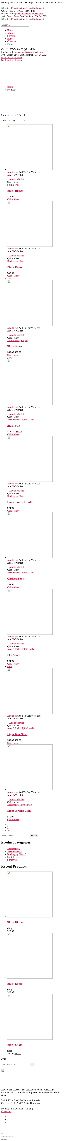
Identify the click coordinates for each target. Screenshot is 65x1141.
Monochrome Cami (19, 810)
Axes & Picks (13, 419)
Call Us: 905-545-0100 (12, 10)
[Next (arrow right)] (5, 1139)
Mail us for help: (9, 13)
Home (10, 87)
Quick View (13, 199)
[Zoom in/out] (11, 1136)
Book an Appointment (11, 57)
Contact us (6, 1111)
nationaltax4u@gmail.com (30, 13)
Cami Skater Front (19, 502)
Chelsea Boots (15, 578)
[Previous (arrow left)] (2, 1139)
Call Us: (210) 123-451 (12, 1103)
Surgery (24, 340)
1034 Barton (7, 16)
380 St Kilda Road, (10, 1100)
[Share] (5, 1136)
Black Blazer (15, 190)
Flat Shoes (13, 655)
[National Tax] (8, 8)
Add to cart (12, 172)
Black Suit (13, 425)
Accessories (13, 805)
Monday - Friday (9, 1108)
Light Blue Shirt (17, 734)
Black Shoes (14, 346)
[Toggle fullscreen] (8, 1136)
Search (34, 835)
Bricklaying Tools (15, 261)
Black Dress (14, 267)
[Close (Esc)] (2, 1136)
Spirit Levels (13, 184)
